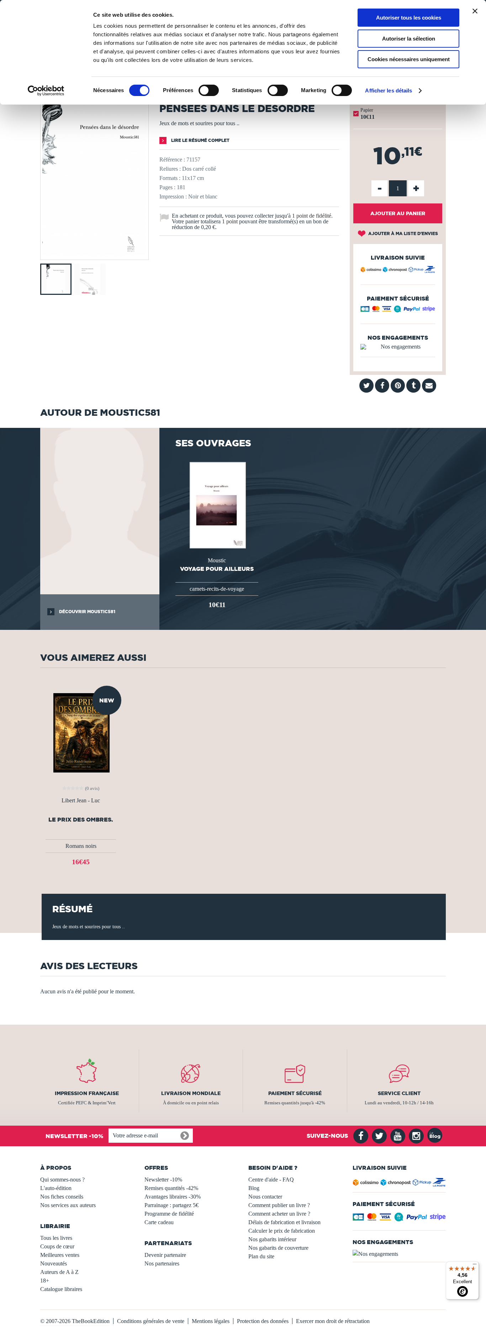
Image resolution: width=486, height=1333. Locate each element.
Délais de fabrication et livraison (284, 1222)
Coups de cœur (57, 1246)
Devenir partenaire (165, 1255)
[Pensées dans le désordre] (94, 255)
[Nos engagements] (397, 347)
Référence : (172, 159)
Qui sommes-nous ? (62, 1180)
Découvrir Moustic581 (86, 611)
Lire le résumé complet (199, 140)
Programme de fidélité (169, 1214)
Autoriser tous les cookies (408, 18)
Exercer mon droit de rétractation (333, 1321)
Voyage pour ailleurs (217, 569)
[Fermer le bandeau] (474, 11)
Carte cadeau (159, 1222)
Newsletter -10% (163, 1180)
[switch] (209, 90)
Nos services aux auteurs (68, 1205)
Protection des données (263, 1321)
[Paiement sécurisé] (397, 311)
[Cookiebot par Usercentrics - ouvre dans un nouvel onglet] (46, 90)
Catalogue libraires (61, 1289)
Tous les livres (56, 1238)
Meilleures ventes (59, 1255)
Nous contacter (265, 1197)
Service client (399, 1093)
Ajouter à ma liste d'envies (402, 233)
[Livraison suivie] (397, 270)
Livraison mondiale (191, 1093)
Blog (253, 1188)
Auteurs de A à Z (59, 1272)
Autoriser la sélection (408, 39)
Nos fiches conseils (61, 1197)
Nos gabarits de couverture (278, 1248)
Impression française (87, 1093)
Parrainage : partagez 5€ (171, 1205)
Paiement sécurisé (295, 1093)
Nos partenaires (161, 1263)
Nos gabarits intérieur (272, 1239)
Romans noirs (80, 846)
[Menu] (474, 1266)
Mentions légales (210, 1321)
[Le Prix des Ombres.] (81, 732)
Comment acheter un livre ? (279, 1214)
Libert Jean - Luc (81, 800)
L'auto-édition (56, 1188)
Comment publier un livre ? (279, 1205)
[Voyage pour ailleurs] (217, 504)
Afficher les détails (388, 90)
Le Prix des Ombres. (80, 820)
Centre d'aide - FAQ (271, 1180)
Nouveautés (53, 1263)
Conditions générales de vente (150, 1321)
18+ (44, 1281)
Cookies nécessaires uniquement (409, 59)
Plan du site (261, 1256)
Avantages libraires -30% (172, 1197)
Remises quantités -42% (171, 1188)
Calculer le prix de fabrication (281, 1231)
